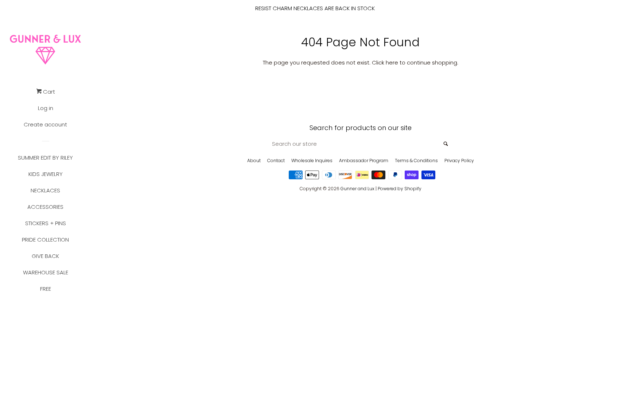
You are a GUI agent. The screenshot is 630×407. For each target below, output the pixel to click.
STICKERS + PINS (45, 223)
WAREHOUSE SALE (45, 272)
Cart (48, 91)
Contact (276, 160)
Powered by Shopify (399, 188)
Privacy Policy (459, 160)
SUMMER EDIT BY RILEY (45, 157)
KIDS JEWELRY (45, 174)
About (254, 160)
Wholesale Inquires (311, 160)
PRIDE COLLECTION (45, 239)
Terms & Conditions (416, 160)
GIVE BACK (45, 256)
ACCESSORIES (45, 207)
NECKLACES (45, 190)
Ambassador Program (363, 160)
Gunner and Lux (357, 188)
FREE (45, 289)
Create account (45, 124)
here (392, 62)
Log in (45, 108)
